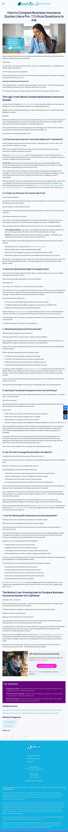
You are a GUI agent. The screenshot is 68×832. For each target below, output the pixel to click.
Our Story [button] (30, 761)
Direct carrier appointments (20, 508)
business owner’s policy (37, 246)
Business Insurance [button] (33, 758)
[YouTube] (24, 735)
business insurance (28, 104)
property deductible (20, 312)
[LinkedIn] (65, 417)
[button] (3, 3)
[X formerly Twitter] (11, 735)
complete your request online (46, 506)
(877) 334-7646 (41, 634)
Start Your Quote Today (46, 666)
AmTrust (21, 187)
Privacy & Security (8, 789)
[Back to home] (34, 3)
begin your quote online (55, 634)
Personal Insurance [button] (33, 756)
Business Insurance (9, 722)
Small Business (8, 726)
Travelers (37, 185)
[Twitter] (65, 412)
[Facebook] (4, 735)
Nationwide (53, 185)
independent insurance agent (14, 582)
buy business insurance (17, 155)
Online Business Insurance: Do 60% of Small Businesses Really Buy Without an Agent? (30, 713)
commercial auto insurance (32, 369)
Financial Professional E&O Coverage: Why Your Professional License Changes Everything (31, 710)
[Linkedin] (17, 735)
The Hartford (45, 185)
